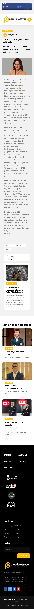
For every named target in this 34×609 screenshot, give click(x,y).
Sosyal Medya (11, 284)
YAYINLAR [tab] (23, 462)
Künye (18, 529)
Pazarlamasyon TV (10, 526)
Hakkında (18, 526)
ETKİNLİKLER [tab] (8, 455)
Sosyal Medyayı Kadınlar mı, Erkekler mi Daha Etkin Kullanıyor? (16, 290)
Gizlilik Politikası (10, 605)
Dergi (5, 529)
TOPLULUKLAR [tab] (9, 468)
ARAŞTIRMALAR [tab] (9, 462)
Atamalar (7, 31)
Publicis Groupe (20, 245)
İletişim (18, 537)
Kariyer (6, 537)
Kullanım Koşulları (23, 605)
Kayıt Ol (24, 556)
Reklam (18, 533)
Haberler (9, 419)
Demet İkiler (9, 245)
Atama (8, 249)
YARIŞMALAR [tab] (22, 455)
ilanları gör (10, 259)
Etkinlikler (7, 533)
